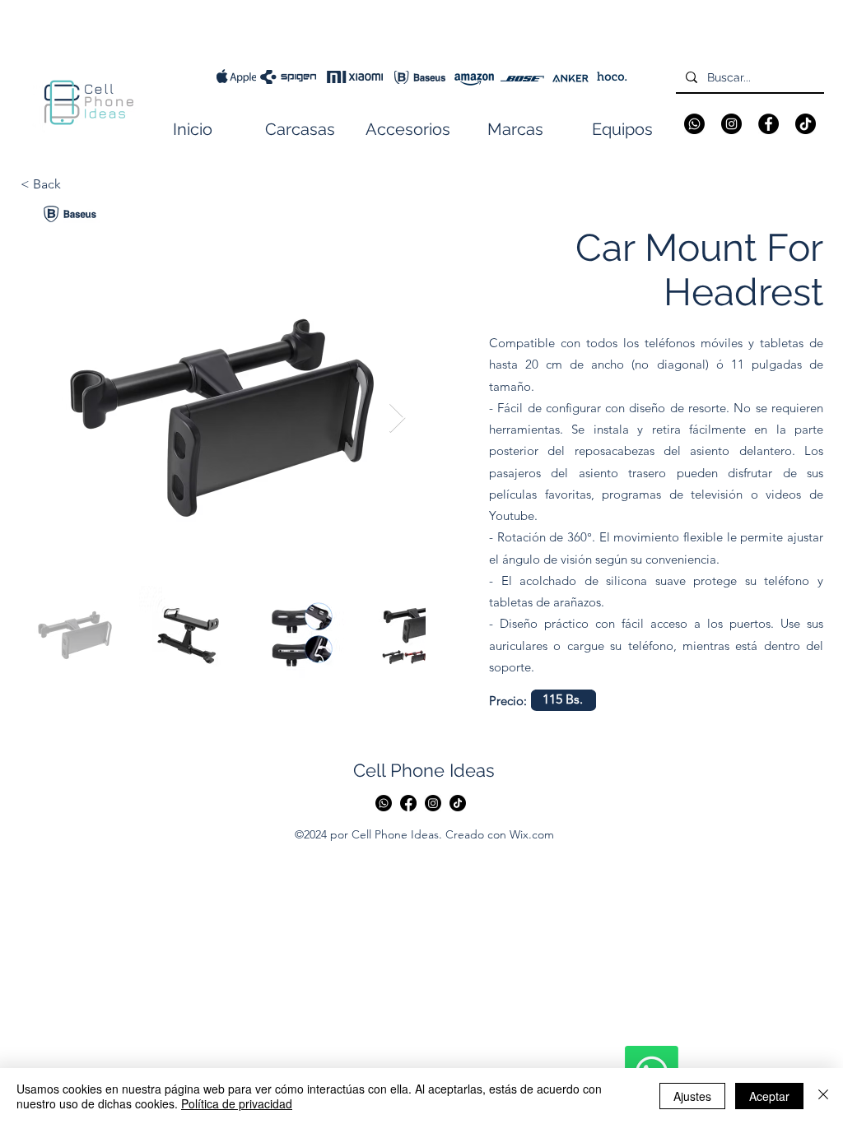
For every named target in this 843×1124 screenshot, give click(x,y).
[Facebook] (768, 124)
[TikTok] (805, 124)
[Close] (823, 1096)
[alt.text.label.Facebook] (408, 803)
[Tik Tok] (457, 803)
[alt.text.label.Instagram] (433, 803)
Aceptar (769, 1096)
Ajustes (692, 1096)
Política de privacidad (236, 1103)
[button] (300, 129)
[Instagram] (731, 124)
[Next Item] (397, 418)
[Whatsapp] (694, 124)
